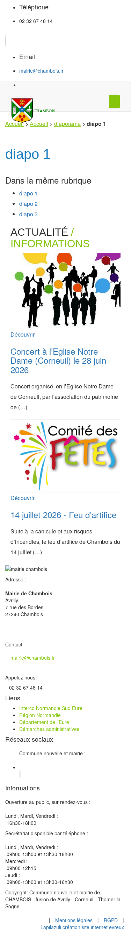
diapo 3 (28, 214)
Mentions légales (74, 920)
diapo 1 (28, 193)
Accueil (14, 124)
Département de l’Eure (44, 721)
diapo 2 (28, 204)
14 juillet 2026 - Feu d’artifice (63, 514)
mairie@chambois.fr (41, 70)
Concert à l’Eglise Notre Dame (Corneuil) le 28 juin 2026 (58, 360)
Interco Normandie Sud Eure (50, 707)
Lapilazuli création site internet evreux (82, 927)
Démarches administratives (49, 728)
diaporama (67, 124)
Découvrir (22, 334)
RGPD (111, 920)
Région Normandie (40, 714)
